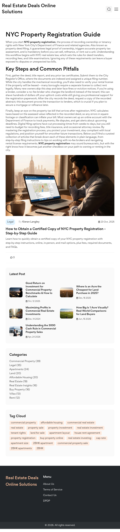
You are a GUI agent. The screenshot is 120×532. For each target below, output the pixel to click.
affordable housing (51, 423)
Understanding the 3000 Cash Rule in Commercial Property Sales (41, 328)
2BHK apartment (43, 443)
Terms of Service (52, 490)
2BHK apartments (21, 448)
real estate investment (90, 428)
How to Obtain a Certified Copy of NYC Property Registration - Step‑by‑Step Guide (56, 231)
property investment (60, 428)
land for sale (37, 433)
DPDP (46, 501)
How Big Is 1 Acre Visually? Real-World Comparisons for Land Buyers (92, 311)
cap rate (101, 438)
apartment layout (59, 433)
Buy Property (19, 390)
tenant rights (18, 433)
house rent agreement (87, 433)
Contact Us (49, 495)
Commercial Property (24, 361)
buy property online (51, 438)
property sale (35, 428)
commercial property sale (73, 443)
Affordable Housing (23, 377)
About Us (48, 484)
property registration (23, 438)
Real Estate (18, 382)
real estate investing (79, 438)
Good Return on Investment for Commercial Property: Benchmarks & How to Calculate (39, 290)
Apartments (19, 369)
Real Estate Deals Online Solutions (29, 9)
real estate (17, 428)
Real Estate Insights (23, 386)
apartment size (19, 443)
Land (15, 373)
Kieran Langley (31, 222)
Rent (14, 398)
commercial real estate (80, 423)
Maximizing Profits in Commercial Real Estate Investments (40, 311)
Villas (15, 394)
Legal (10, 222)
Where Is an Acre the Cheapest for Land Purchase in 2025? (88, 290)
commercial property (23, 423)
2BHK (40, 448)
